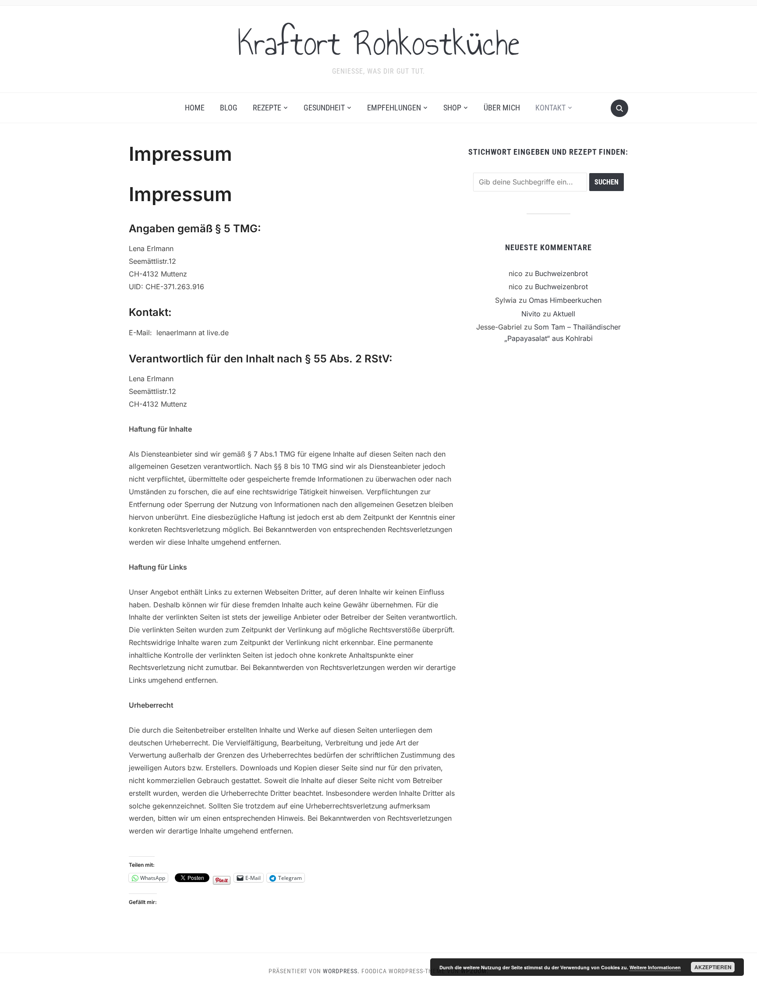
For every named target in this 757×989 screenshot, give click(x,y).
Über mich (502, 107)
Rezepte (267, 107)
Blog (228, 107)
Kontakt (550, 107)
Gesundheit (324, 107)
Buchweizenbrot (561, 273)
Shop (452, 107)
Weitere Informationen (655, 967)
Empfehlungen (394, 107)
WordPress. (341, 971)
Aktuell (564, 313)
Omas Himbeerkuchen (565, 300)
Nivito (531, 313)
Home (195, 107)
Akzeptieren (713, 967)
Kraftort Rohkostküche (378, 43)
